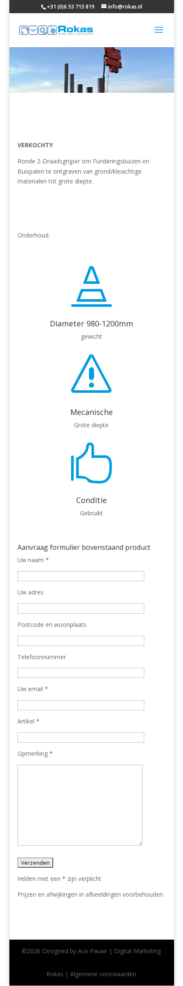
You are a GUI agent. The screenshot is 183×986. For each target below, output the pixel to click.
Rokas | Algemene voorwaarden (91, 974)
